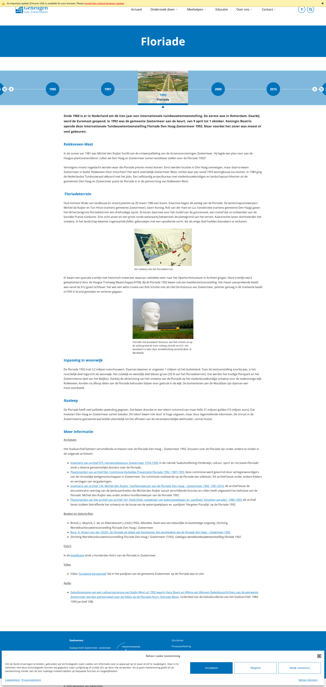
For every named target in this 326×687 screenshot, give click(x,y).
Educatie (221, 9)
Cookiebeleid (12, 680)
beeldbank (77, 555)
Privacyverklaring (181, 646)
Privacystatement (31, 680)
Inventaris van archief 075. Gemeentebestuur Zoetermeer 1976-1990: (114, 463)
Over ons (242, 9)
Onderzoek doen (162, 9)
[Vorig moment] (11, 89)
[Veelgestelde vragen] (301, 9)
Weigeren (255, 667)
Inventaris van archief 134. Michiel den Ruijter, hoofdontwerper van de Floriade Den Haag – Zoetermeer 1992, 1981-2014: (147, 486)
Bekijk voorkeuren (300, 667)
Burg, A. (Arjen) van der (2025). (150, 532)
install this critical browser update (104, 3)
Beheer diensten (308, 680)
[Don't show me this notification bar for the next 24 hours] (322, 3)
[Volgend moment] (314, 89)
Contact (267, 9)
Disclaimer (178, 640)
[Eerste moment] (4, 89)
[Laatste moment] (321, 89)
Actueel (136, 9)
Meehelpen (195, 9)
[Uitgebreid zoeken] (310, 9)
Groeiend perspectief (92, 574)
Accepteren (211, 667)
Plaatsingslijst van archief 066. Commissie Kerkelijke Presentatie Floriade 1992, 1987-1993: (127, 472)
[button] (319, 656)
